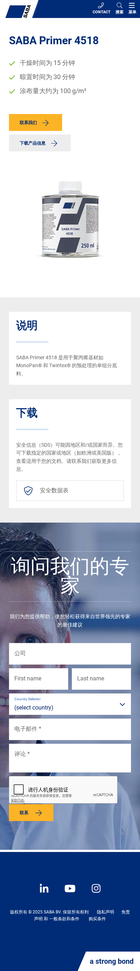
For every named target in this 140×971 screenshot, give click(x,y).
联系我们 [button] (28, 122)
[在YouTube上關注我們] (66, 894)
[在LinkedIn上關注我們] (45, 894)
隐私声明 (105, 912)
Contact (102, 12)
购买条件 (97, 918)
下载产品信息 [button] (33, 143)
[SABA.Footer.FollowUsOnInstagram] (91, 894)
